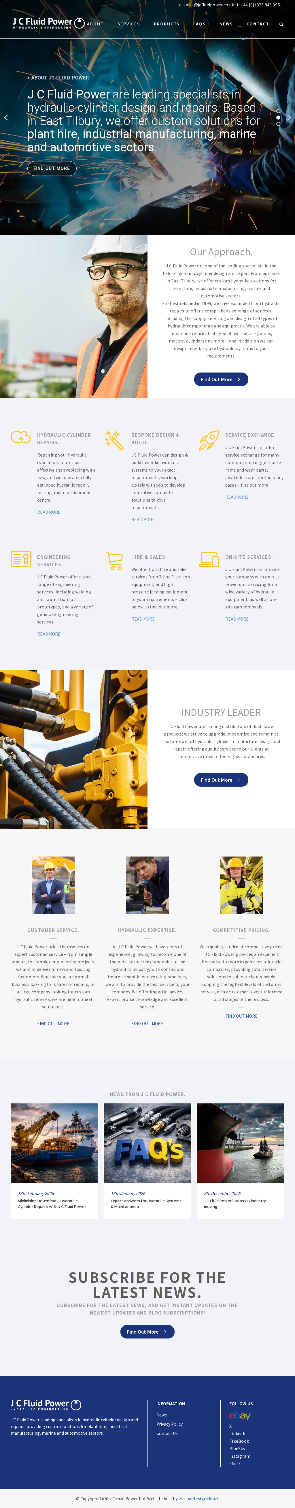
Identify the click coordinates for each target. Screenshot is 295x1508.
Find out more (216, 379)
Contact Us (167, 1433)
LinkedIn (238, 1433)
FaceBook (239, 1441)
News (161, 1415)
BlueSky (237, 1448)
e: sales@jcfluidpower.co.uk (206, 5)
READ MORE (48, 512)
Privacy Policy (169, 1424)
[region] (147, 117)
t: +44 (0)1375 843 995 (258, 5)
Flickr (235, 1463)
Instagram (240, 1456)
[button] (6, 117)
